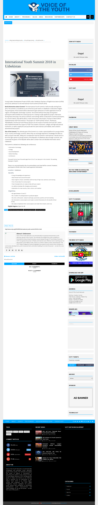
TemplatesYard (46, 503)
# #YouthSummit (40, 209)
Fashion (9, 431)
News (21, 431)
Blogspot (64, 503)
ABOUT (14, 421)
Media (41, 17)
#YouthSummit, (47, 42)
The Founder (29, 421)
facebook (54, 263)
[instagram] (90, 421)
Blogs (35, 17)
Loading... (71, 323)
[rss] (86, 421)
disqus (34, 263)
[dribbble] (84, 421)
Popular (81, 365)
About (17, 17)
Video (9, 434)
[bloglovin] (82, 421)
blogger (14, 263)
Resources (49, 17)
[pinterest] (80, 421)
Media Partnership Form (44, 421)
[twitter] (75, 421)
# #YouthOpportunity (29, 209)
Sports (26, 431)
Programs (26, 17)
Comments (89, 365)
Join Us (20, 421)
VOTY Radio (72, 315)
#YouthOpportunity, (38, 42)
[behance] (88, 421)
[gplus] (77, 421)
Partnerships (59, 17)
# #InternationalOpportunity (16, 209)
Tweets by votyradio (74, 360)
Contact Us (70, 17)
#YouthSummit (39, 40)
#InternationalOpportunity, (26, 42)
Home (11, 17)
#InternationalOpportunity (16, 40)
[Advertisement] (81, 338)
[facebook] (73, 421)
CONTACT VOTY (59, 421)
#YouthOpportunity (29, 40)
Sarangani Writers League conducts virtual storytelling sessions (51, 445)
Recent (72, 365)
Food (15, 431)
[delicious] (92, 421)
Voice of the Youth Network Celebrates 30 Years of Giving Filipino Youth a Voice (78, 132)
